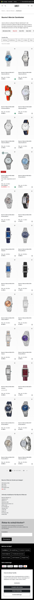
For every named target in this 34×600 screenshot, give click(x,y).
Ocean (3, 511)
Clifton (3, 505)
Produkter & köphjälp (24, 550)
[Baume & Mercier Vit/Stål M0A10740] (25, 304)
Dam (3, 486)
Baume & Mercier (10, 10)
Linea (3, 509)
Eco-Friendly (4, 506)
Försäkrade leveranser (18, 553)
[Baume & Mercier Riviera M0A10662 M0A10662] (8, 162)
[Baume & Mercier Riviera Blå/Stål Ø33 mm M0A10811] (25, 162)
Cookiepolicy (17, 583)
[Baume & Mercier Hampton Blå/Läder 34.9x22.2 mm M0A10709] (8, 235)
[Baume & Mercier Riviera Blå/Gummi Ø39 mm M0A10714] (8, 409)
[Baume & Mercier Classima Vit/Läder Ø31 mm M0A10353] (25, 127)
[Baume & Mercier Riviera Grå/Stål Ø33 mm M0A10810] (8, 201)
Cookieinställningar (17, 594)
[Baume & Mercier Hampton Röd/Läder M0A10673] (25, 373)
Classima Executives (6, 503)
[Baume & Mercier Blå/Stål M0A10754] (8, 270)
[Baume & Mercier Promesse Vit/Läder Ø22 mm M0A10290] (8, 93)
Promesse (4, 512)
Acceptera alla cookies (17, 587)
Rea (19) (15, 31)
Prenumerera (6, 539)
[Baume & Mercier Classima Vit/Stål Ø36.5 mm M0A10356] (8, 127)
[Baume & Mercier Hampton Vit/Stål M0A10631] (8, 373)
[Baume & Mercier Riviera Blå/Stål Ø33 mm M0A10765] (25, 235)
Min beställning (13, 550)
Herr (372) (21, 31)
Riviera (3, 514)
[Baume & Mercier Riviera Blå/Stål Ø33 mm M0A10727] (25, 409)
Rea (2, 489)
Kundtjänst (5, 550)
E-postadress (5, 531)
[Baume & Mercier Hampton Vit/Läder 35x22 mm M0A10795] (25, 201)
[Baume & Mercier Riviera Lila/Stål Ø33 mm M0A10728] (25, 338)
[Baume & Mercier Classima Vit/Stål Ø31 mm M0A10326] (25, 59)
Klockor (3, 10)
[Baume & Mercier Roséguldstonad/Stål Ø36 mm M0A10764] (8, 304)
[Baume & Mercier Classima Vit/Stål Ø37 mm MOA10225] (25, 93)
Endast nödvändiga (17, 591)
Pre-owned (4, 487)
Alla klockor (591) (7, 31)
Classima (4, 502)
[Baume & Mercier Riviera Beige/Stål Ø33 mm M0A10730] (8, 443)
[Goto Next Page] (27, 471)
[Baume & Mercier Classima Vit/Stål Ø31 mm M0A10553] (25, 443)
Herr (2, 484)
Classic (3, 500)
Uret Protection (16, 557)
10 (23, 470)
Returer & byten (6, 557)
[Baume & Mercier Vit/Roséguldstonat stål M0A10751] (8, 338)
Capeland (4, 499)
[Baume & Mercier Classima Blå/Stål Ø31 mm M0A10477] (8, 59)
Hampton (4, 508)
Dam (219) (28, 31)
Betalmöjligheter (6, 553)
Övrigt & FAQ (25, 557)
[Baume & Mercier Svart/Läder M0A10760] (25, 270)
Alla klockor (4, 483)
